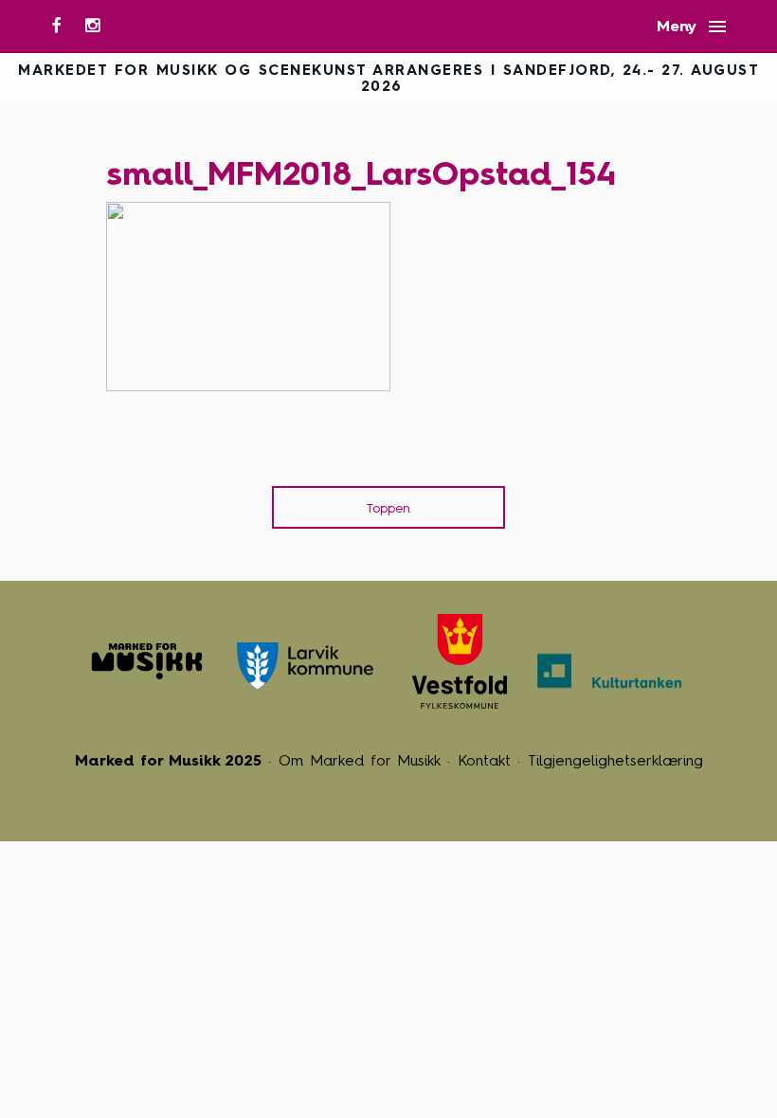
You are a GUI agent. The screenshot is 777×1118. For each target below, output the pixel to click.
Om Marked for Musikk (360, 760)
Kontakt (484, 760)
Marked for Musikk (147, 661)
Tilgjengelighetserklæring (615, 760)
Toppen (388, 508)
